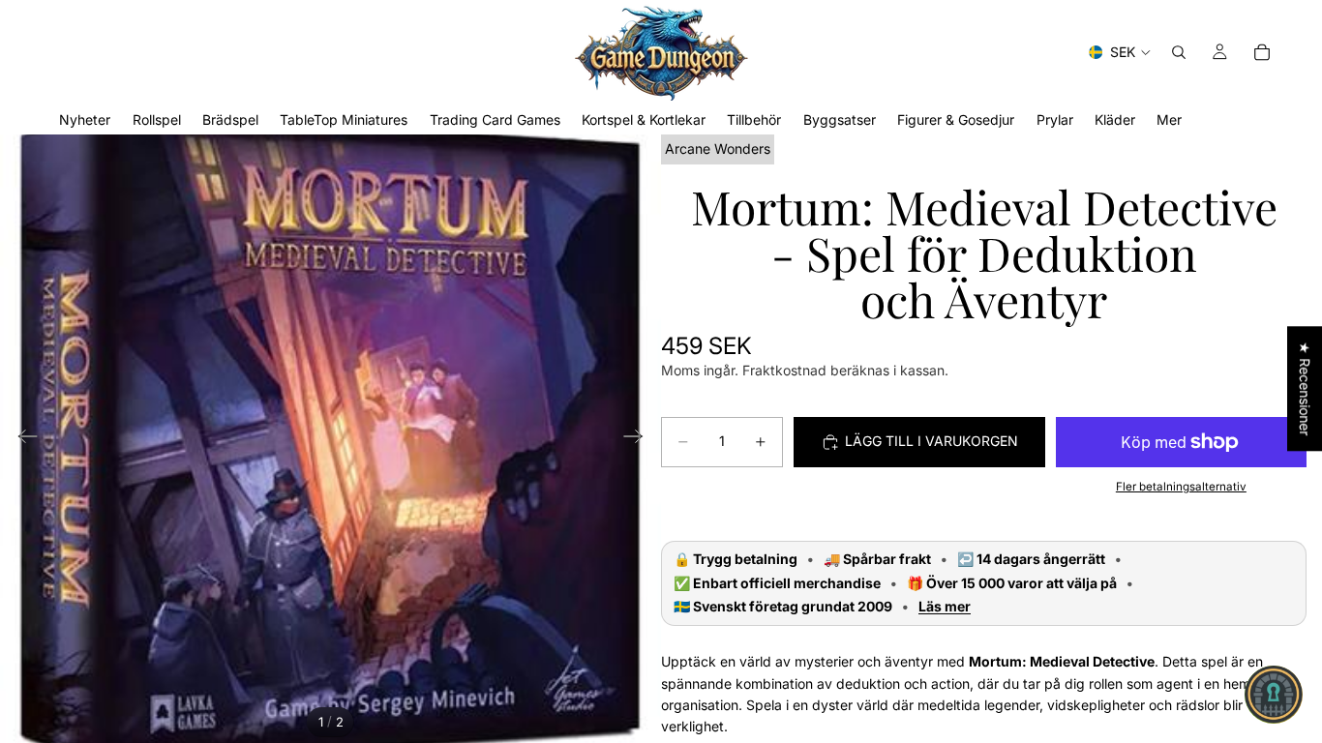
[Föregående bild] (22, 439)
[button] (1274, 695)
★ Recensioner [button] (1305, 388)
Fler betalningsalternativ (1181, 486)
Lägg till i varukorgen (931, 440)
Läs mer (944, 606)
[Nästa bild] (639, 439)
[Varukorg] (1262, 52)
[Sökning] (1178, 52)
